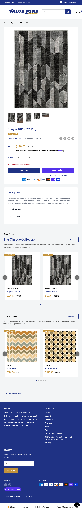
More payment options (58, 175)
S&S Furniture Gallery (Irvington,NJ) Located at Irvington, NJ (58, 438)
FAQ (46, 430)
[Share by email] (72, 138)
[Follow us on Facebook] (5, 484)
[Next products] (77, 277)
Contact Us (49, 419)
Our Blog (48, 443)
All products (14, 23)
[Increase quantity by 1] (29, 157)
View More (70, 240)
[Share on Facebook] (60, 138)
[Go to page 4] (41, 380)
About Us (48, 416)
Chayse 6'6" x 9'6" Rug (14, 292)
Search (47, 412)
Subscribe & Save (70, 2)
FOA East (10, 365)
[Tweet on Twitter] (68, 138)
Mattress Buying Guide (53, 433)
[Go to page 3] (40, 380)
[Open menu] (5, 12)
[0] (80, 12)
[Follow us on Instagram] (9, 484)
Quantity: (11, 157)
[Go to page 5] (43, 380)
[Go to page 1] (40, 304)
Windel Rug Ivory (12, 368)
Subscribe (11, 470)
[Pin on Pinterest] (64, 138)
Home (6, 23)
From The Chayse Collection (32, 138)
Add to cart (24, 170)
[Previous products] (5, 277)
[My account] (76, 12)
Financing (48, 423)
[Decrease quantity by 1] (18, 157)
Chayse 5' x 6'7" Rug (51, 292)
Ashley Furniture (14, 138)
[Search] (68, 11)
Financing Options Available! (20, 164)
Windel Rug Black (51, 368)
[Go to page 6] (45, 380)
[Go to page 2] (41, 304)
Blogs (47, 426)
